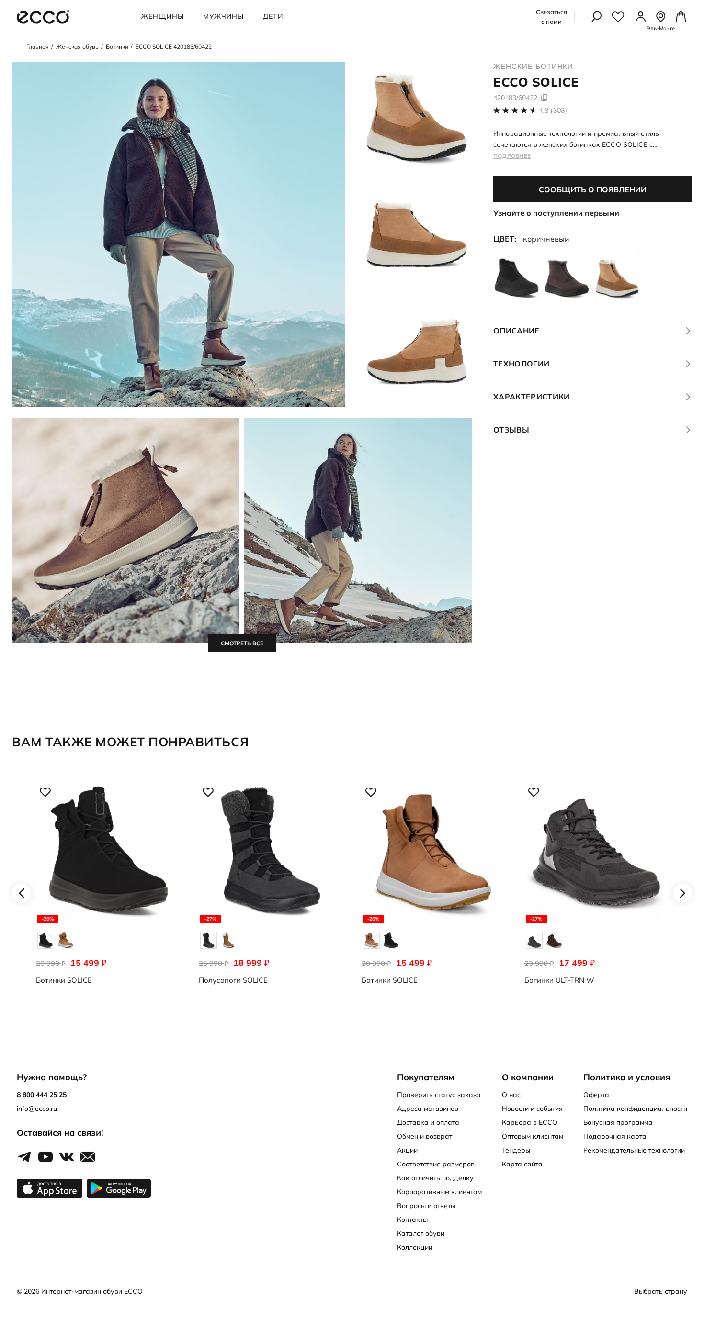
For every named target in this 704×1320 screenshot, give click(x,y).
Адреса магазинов (427, 1108)
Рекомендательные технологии (634, 1150)
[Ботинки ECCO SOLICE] (107, 893)
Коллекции (414, 1247)
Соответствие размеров (436, 1164)
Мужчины (223, 16)
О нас (511, 1094)
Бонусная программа (618, 1122)
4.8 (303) (553, 110)
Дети (273, 16)
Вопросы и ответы (426, 1205)
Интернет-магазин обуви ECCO (92, 1291)
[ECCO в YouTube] (45, 1157)
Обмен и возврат (424, 1136)
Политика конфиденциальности (635, 1108)
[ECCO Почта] (87, 1157)
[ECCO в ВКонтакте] (66, 1157)
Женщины (162, 16)
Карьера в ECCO (529, 1122)
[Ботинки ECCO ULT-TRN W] (596, 893)
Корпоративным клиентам (439, 1191)
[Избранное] (618, 16)
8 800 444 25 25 (42, 1094)
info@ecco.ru (37, 1108)
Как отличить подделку (435, 1178)
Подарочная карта (615, 1136)
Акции (407, 1150)
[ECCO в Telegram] (24, 1157)
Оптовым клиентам (532, 1136)
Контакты (412, 1219)
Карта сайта (522, 1164)
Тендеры (516, 1150)
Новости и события (532, 1108)
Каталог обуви (420, 1233)
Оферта (596, 1094)
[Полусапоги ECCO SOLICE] (270, 893)
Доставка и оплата (428, 1122)
